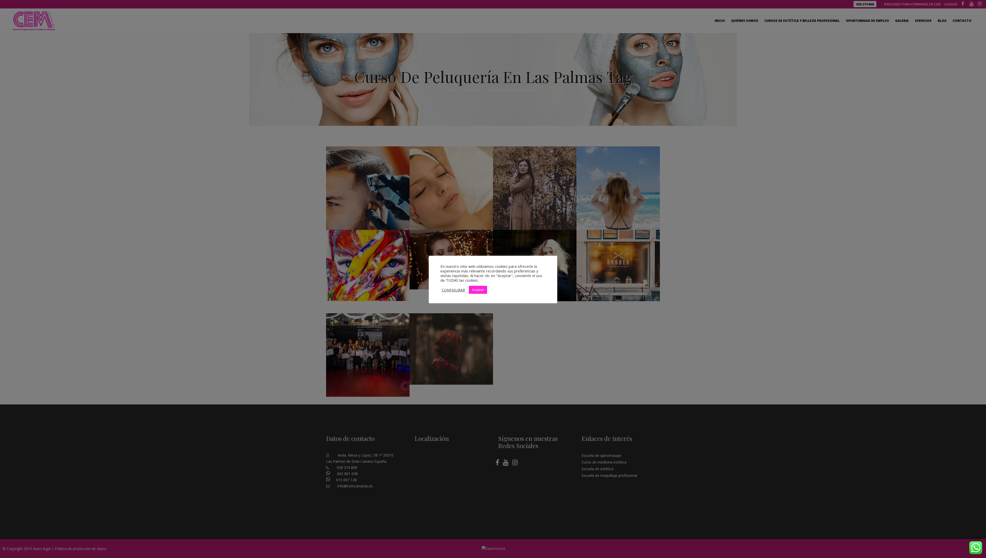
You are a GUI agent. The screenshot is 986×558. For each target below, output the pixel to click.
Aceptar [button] (478, 289)
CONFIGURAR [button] (453, 290)
